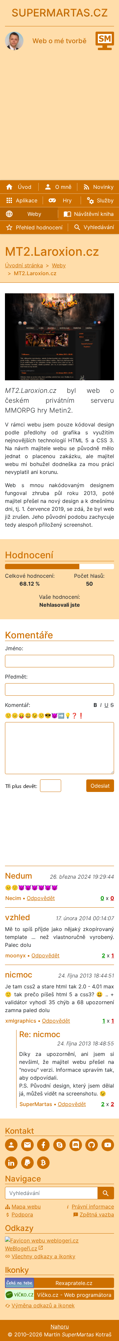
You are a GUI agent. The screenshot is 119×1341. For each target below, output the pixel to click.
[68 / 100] (78, 566)
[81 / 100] (92, 566)
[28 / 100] (34, 566)
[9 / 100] (14, 566)
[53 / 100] (61, 566)
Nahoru (60, 1326)
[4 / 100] (8, 566)
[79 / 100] (90, 566)
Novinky (103, 187)
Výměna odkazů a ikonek (43, 1305)
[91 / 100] (103, 566)
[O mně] (11, 1145)
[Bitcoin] (43, 1162)
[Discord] (75, 1145)
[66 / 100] (76, 566)
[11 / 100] (16, 566)
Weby (34, 214)
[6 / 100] (10, 566)
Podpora (22, 1214)
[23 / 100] (29, 566)
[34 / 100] (41, 566)
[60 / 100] (69, 566)
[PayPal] (27, 1162)
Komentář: (17, 705)
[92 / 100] (104, 566)
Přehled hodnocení (39, 227)
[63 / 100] (72, 566)
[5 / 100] (9, 566)
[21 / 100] (27, 566)
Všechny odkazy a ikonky (43, 1256)
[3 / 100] (7, 566)
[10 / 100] (15, 566)
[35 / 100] (42, 566)
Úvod (24, 187)
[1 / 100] (5, 566)
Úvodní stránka (24, 265)
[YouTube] (107, 1145)
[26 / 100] (32, 566)
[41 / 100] (49, 566)
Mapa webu (26, 1206)
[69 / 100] (79, 566)
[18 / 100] (23, 566)
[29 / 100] (35, 566)
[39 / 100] (46, 566)
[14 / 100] (19, 566)
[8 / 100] (13, 566)
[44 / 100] (52, 566)
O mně (63, 187)
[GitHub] (91, 1145)
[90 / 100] (102, 566)
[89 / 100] (101, 566)
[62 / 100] (71, 566)
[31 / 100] (38, 566)
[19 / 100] (24, 566)
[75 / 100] (86, 566)
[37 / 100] (44, 566)
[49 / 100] (57, 566)
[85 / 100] (97, 566)
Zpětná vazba (97, 1214)
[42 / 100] (50, 566)
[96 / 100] (108, 566)
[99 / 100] (112, 566)
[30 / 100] (37, 566)
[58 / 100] (67, 566)
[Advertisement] (59, 112)
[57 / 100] (66, 566)
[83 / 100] (94, 566)
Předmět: (16, 676)
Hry (67, 200)
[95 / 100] (107, 566)
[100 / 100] (113, 566)
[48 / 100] (56, 566)
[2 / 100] (6, 566)
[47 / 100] (55, 566)
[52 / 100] (60, 566)
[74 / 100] (85, 566)
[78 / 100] (89, 566)
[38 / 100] (45, 566)
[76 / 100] (87, 566)
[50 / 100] (59, 566)
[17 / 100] (22, 566)
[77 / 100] (88, 566)
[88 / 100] (100, 566)
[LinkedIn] (11, 1162)
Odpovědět (41, 898)
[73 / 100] (83, 566)
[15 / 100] (20, 566)
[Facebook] (43, 1145)
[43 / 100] (51, 566)
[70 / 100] (80, 566)
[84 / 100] (96, 566)
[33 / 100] (40, 566)
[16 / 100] (21, 566)
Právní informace (93, 1206)
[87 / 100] (99, 566)
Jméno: (14, 648)
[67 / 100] (77, 566)
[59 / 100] (68, 566)
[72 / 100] (82, 566)
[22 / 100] (28, 566)
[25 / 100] (31, 566)
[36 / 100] (43, 566)
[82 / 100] (93, 566)
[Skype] (59, 1145)
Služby (105, 200)
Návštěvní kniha (94, 214)
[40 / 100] (48, 566)
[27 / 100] (33, 566)
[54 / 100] (63, 566)
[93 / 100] (105, 566)
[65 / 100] (75, 566)
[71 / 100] (81, 566)
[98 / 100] (111, 566)
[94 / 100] (106, 566)
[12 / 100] (17, 566)
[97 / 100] (110, 566)
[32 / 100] (39, 566)
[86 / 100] (98, 566)
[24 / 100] (30, 566)
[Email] (27, 1145)
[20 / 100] (26, 566)
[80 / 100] (91, 566)
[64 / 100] (74, 566)
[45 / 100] (53, 566)
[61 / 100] (70, 566)
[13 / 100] (18, 566)
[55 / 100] (64, 566)
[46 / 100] (54, 566)
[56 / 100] (65, 566)
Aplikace (26, 200)
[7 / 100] (12, 566)
